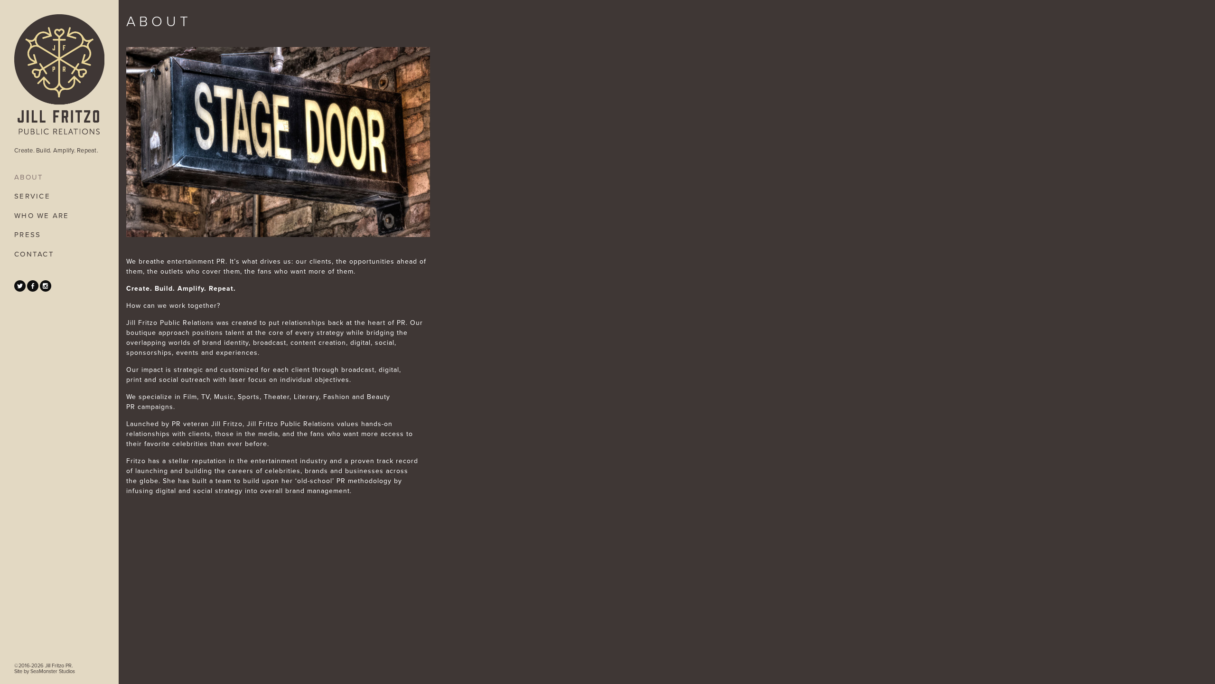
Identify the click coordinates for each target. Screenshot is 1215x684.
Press (27, 234)
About (28, 177)
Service (32, 196)
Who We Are (41, 215)
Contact (34, 254)
